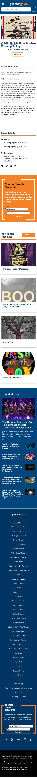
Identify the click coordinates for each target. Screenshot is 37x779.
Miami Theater (18, 549)
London (18, 666)
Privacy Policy (12, 769)
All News (18, 653)
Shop (18, 679)
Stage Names (18, 675)
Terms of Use (23, 769)
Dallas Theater (18, 614)
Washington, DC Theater (18, 566)
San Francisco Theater (18, 557)
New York (24, 50)
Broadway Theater (18, 527)
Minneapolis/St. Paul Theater (18, 570)
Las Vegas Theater (18, 544)
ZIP (6, 213)
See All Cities (18, 575)
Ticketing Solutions (18, 697)
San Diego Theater (18, 636)
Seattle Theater (18, 562)
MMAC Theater (10, 156)
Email (7, 206)
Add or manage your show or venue (18, 688)
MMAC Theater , (14, 50)
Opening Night (18, 592)
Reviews (18, 588)
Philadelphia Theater (18, 553)
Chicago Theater (18, 531)
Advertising (18, 683)
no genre (17, 54)
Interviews (18, 596)
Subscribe (18, 217)
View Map (8, 161)
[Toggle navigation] (1, 4)
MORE (27, 235)
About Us (18, 692)
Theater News (18, 583)
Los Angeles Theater (18, 535)
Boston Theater (18, 540)
